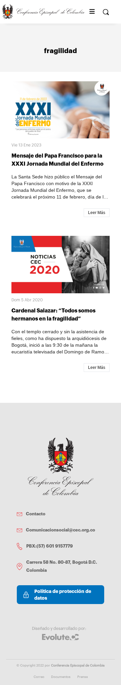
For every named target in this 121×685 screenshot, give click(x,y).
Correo (39, 677)
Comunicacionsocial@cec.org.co (60, 530)
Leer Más (96, 212)
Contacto (35, 514)
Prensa (82, 677)
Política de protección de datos (62, 594)
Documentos (61, 677)
